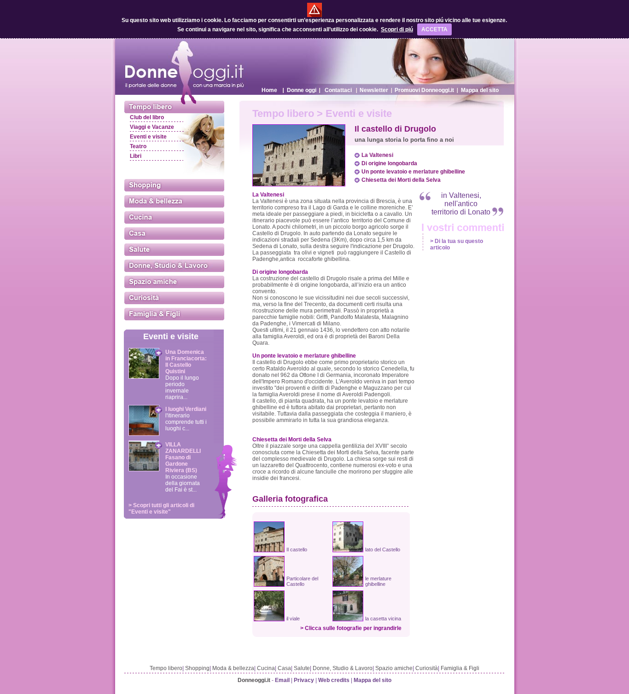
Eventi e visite (148, 136)
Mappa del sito (480, 90)
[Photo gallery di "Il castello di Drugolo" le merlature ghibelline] (348, 584)
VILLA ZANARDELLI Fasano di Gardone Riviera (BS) (183, 457)
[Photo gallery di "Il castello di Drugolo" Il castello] (269, 550)
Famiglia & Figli (460, 668)
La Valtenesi (377, 155)
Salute (302, 668)
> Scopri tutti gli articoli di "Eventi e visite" (161, 508)
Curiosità (426, 668)
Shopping (197, 668)
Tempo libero (166, 668)
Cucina (266, 668)
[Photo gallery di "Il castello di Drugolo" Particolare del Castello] (269, 584)
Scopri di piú (397, 29)
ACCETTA (434, 29)
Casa (284, 668)
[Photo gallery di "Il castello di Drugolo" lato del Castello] (348, 550)
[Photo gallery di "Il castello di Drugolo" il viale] (269, 619)
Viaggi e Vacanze (152, 127)
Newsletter (374, 90)
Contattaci (338, 90)
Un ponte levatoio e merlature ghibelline (413, 171)
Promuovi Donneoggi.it (424, 90)
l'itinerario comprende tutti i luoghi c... (186, 422)
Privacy (304, 680)
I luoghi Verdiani (185, 409)
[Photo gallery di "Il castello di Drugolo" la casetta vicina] (348, 619)
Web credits (333, 680)
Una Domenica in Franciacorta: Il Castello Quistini (186, 362)
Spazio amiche (394, 668)
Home (269, 90)
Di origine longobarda (389, 163)
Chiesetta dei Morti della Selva (401, 180)
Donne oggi (301, 90)
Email (282, 680)
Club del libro (147, 117)
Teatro (138, 146)
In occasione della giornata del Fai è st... (182, 483)
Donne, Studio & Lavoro (343, 668)
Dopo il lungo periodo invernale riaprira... (182, 387)
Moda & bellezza (233, 668)
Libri (135, 156)
